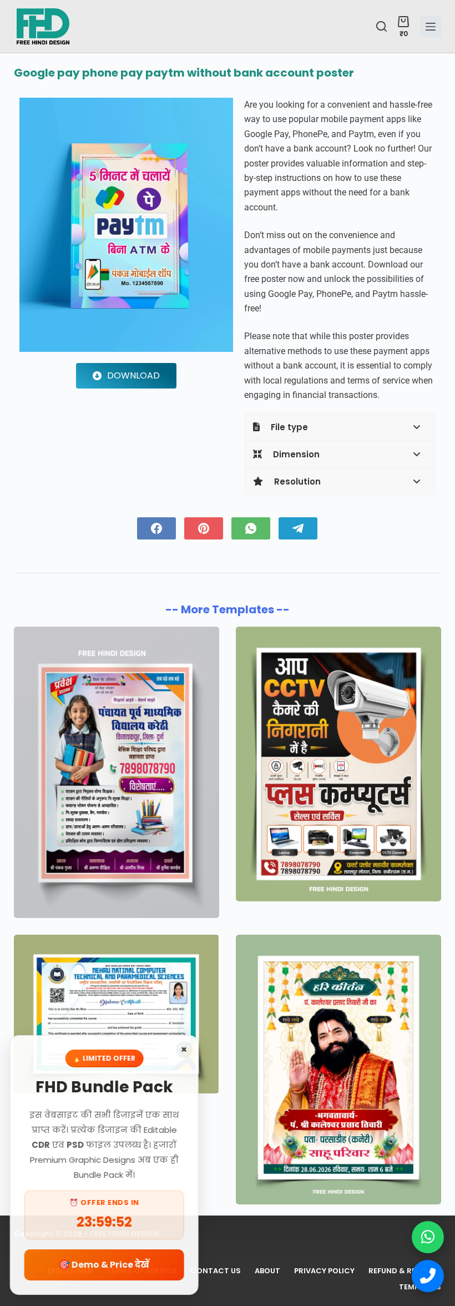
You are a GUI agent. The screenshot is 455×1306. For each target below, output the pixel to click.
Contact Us (215, 1271)
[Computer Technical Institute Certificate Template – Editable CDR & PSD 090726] (116, 1014)
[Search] (381, 26)
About (267, 1271)
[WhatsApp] (250, 528)
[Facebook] (156, 528)
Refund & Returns (404, 1271)
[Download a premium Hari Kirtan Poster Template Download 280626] (338, 1069)
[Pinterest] (203, 528)
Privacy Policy (324, 1271)
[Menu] (430, 26)
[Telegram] (298, 528)
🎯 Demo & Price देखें (105, 1264)
